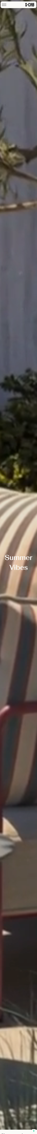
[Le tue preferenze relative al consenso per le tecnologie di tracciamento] (34, 1131)
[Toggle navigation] (4, 4)
